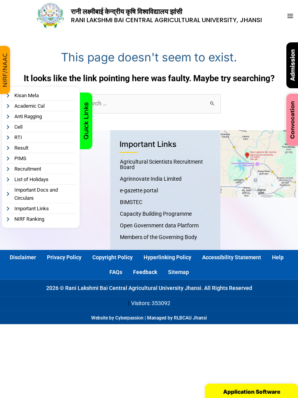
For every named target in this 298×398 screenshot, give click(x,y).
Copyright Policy (112, 257)
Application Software (251, 391)
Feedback (145, 272)
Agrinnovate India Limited (151, 179)
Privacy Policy (64, 257)
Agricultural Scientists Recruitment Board (161, 164)
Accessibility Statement (231, 257)
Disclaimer (23, 257)
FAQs (115, 272)
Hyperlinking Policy (167, 257)
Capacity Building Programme (156, 214)
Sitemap (178, 272)
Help (278, 257)
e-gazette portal (139, 190)
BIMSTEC (131, 202)
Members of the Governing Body (158, 237)
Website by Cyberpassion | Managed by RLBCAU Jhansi (149, 318)
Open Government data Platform (159, 225)
